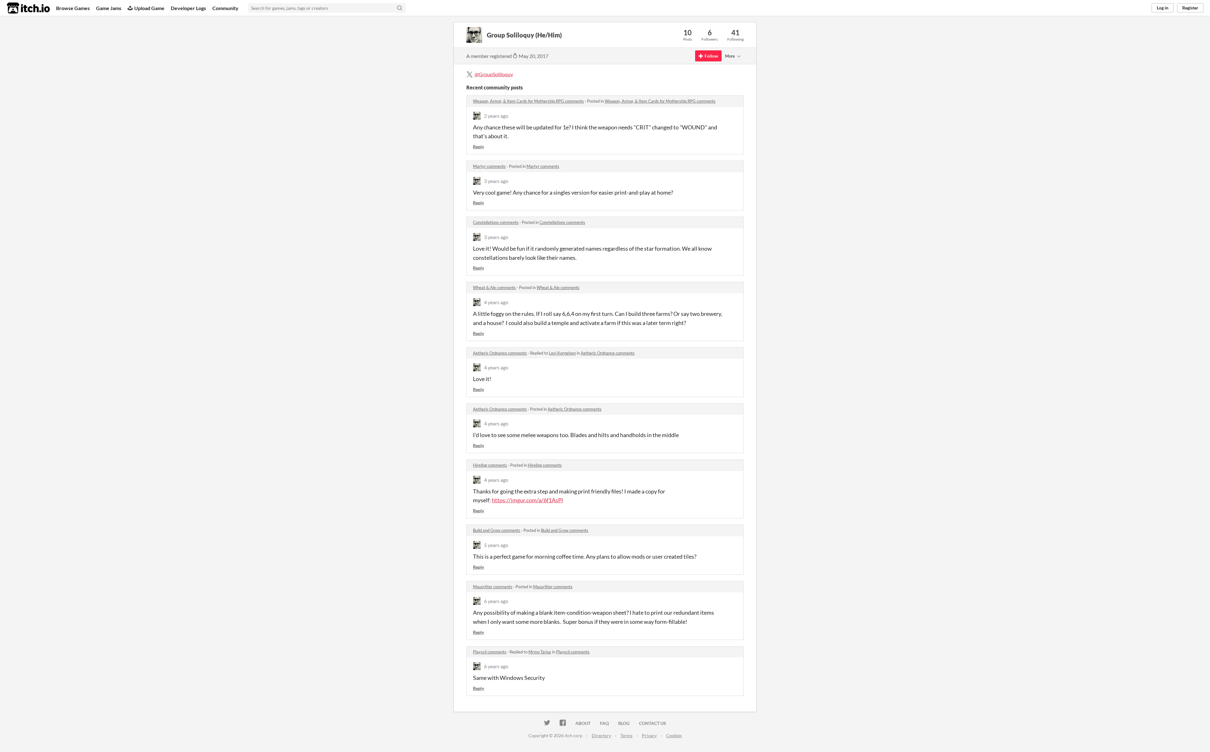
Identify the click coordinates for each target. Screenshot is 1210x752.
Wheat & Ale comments (494, 287)
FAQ (604, 723)
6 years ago (496, 601)
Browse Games (73, 8)
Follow (711, 56)
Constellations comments (496, 222)
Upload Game (149, 8)
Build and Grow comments (496, 530)
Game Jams (108, 8)
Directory (601, 735)
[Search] (400, 8)
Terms (626, 735)
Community (225, 8)
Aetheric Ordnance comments (500, 353)
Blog (624, 723)
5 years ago (496, 545)
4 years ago (496, 302)
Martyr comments (489, 166)
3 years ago (496, 181)
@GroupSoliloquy (494, 74)
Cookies (674, 735)
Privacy (649, 735)
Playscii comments (489, 651)
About (583, 723)
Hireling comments (490, 465)
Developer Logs (188, 8)
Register (1190, 7)
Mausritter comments (492, 586)
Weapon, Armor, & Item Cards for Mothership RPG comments (528, 101)
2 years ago (496, 116)
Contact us (652, 723)
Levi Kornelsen (562, 353)
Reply (478, 146)
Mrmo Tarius (539, 651)
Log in (1162, 7)
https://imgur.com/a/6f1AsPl (527, 500)
